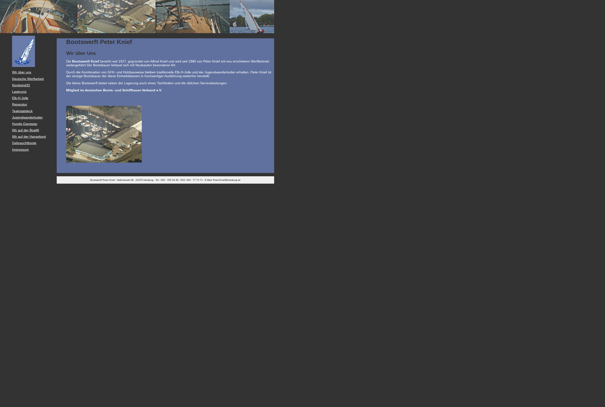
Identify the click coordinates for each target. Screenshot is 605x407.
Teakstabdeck (22, 111)
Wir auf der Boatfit (25, 130)
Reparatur (19, 104)
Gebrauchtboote (24, 143)
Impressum (20, 149)
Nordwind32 (21, 85)
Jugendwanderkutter (27, 117)
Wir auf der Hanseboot (29, 136)
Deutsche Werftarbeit (28, 79)
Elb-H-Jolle (20, 98)
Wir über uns (21, 72)
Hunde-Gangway (24, 124)
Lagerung (19, 91)
